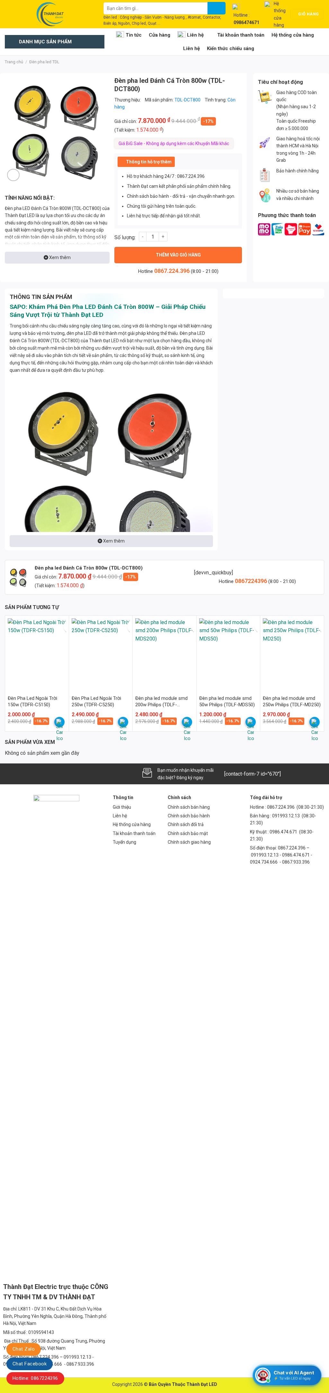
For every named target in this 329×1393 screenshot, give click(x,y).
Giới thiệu (122, 807)
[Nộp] (217, 8)
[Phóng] (13, 175)
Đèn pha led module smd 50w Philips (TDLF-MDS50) (227, 701)
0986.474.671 (284, 831)
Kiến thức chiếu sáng (230, 48)
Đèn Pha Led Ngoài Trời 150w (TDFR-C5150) (32, 701)
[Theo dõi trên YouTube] (63, 774)
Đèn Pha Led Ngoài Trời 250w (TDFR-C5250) (96, 701)
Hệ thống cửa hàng (292, 35)
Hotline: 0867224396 (35, 1378)
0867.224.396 (172, 270)
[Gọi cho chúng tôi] (42, 774)
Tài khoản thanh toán (240, 35)
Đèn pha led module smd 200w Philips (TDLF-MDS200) (161, 701)
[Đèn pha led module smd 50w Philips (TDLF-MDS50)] (228, 653)
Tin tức (134, 35)
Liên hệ (195, 35)
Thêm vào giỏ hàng (178, 254)
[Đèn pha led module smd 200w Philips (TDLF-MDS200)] (164, 653)
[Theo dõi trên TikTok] (20, 774)
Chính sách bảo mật (188, 833)
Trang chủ (14, 61)
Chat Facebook (30, 1364)
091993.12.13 (286, 815)
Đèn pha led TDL (44, 61)
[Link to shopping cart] (59, 722)
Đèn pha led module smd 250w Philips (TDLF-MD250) (292, 701)
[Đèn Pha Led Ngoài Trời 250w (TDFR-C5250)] (101, 653)
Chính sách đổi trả (186, 824)
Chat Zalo (24, 1349)
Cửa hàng (159, 35)
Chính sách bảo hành (189, 815)
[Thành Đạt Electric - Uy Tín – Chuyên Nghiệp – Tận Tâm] (49, 14)
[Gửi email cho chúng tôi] (31, 774)
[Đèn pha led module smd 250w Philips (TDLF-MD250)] (292, 653)
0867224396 (251, 581)
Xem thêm (59, 257)
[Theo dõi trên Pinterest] (53, 774)
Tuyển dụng (124, 842)
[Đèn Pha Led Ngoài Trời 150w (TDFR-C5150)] (37, 653)
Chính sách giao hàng (189, 842)
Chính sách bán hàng (189, 807)
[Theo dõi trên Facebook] (10, 774)
